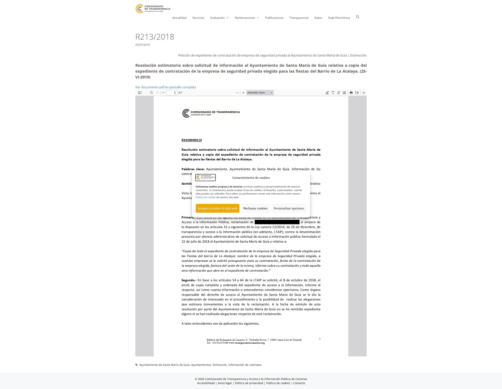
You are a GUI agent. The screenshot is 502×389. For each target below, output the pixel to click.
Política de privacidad (249, 383)
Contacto (299, 383)
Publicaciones (274, 18)
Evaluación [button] (217, 18)
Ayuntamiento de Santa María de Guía (164, 365)
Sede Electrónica (339, 18)
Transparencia (298, 18)
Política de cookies (206, 197)
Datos (318, 18)
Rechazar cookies (255, 208)
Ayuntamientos (201, 365)
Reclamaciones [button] (245, 18)
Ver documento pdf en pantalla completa (165, 87)
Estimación (220, 365)
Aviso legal (225, 383)
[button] (358, 17)
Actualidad (179, 18)
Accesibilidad (206, 383)
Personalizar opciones (289, 208)
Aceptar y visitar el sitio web (217, 208)
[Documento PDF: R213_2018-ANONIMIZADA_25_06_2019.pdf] (251, 222)
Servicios (198, 18)
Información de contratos (245, 365)
